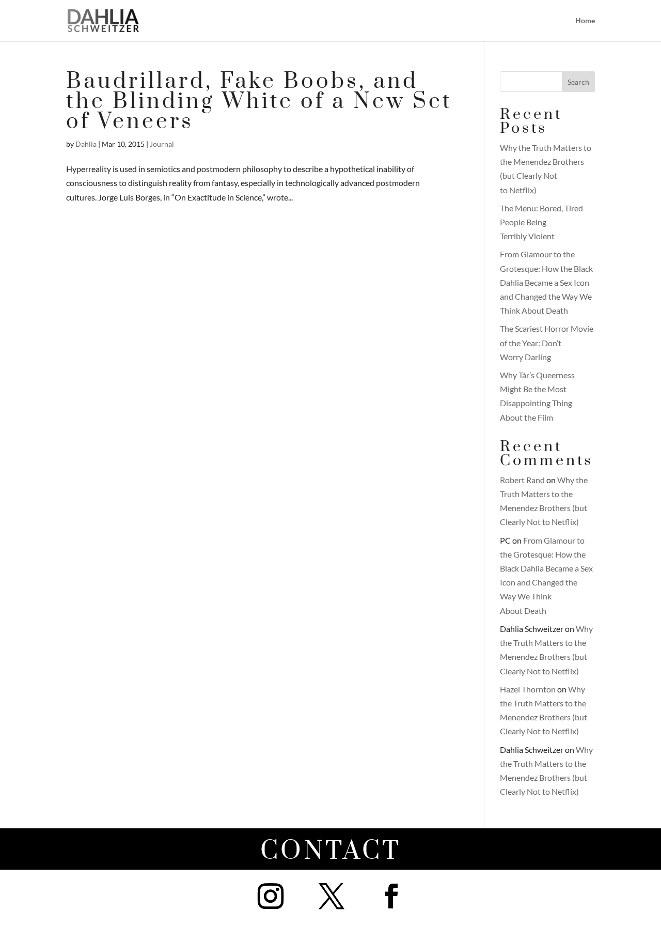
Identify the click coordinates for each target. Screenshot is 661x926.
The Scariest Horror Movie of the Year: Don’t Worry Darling (546, 342)
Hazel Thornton (528, 689)
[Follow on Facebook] (391, 896)
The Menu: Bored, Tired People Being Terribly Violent (541, 222)
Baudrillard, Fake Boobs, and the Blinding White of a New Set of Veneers (259, 101)
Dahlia (86, 144)
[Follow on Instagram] (270, 896)
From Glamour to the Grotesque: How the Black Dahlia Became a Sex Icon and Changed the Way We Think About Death (546, 282)
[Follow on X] (331, 896)
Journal (162, 144)
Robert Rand (522, 480)
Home (585, 21)
